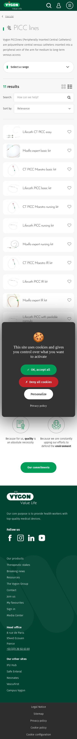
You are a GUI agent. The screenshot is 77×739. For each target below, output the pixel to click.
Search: (7, 97)
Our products (15, 558)
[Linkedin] (33, 540)
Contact (11, 590)
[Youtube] (44, 540)
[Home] (13, 5)
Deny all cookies (40, 382)
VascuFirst (13, 684)
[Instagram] (22, 540)
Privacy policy (38, 720)
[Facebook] (12, 540)
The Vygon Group (17, 583)
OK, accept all (40, 369)
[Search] (48, 5)
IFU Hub (12, 665)
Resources (13, 577)
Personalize (39, 394)
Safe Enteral (14, 671)
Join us (11, 596)
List (70, 86)
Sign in (11, 609)
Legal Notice (38, 707)
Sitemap (39, 713)
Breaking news (16, 571)
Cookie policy (39, 727)
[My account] (58, 5)
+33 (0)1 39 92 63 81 (18, 649)
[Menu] (69, 5)
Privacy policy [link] (38, 405)
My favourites (15, 602)
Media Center (15, 615)
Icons (63, 86)
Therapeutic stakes (18, 565)
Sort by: (7, 108)
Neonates (13, 678)
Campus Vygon (16, 690)
